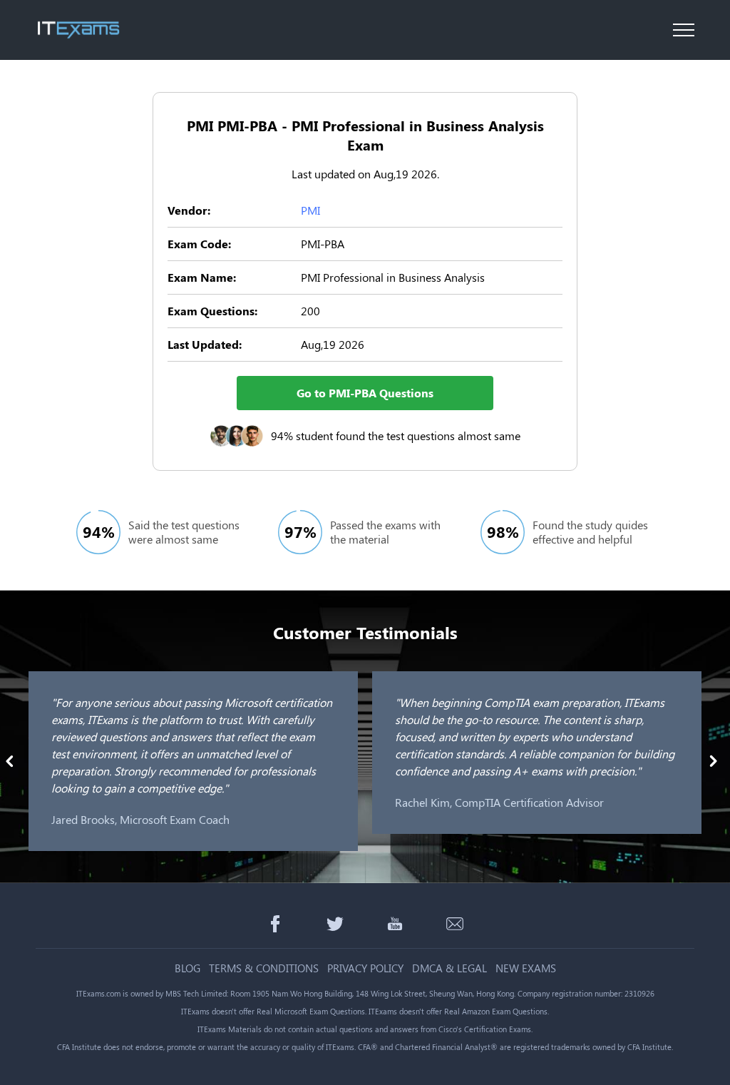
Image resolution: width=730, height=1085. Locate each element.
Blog (187, 968)
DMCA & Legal (449, 968)
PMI (310, 210)
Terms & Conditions (264, 968)
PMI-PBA (322, 243)
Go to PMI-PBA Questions (365, 392)
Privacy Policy (365, 968)
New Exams (525, 968)
